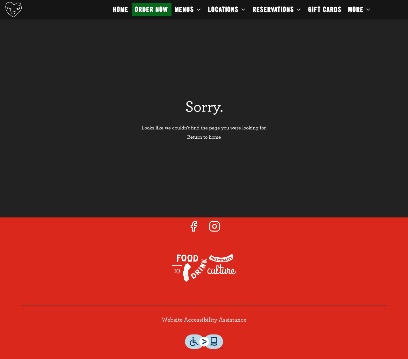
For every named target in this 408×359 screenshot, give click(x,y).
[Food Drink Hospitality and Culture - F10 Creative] (204, 268)
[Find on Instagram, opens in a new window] (214, 229)
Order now (151, 9)
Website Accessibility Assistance (204, 320)
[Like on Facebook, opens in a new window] (193, 229)
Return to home (204, 137)
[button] (188, 9)
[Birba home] (33, 10)
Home (120, 9)
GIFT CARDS (325, 9)
